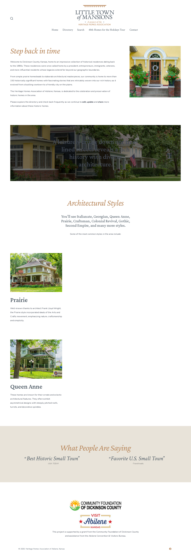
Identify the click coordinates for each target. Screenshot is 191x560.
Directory (68, 30)
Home (55, 30)
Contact (134, 30)
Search (80, 30)
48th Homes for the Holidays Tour (107, 30)
